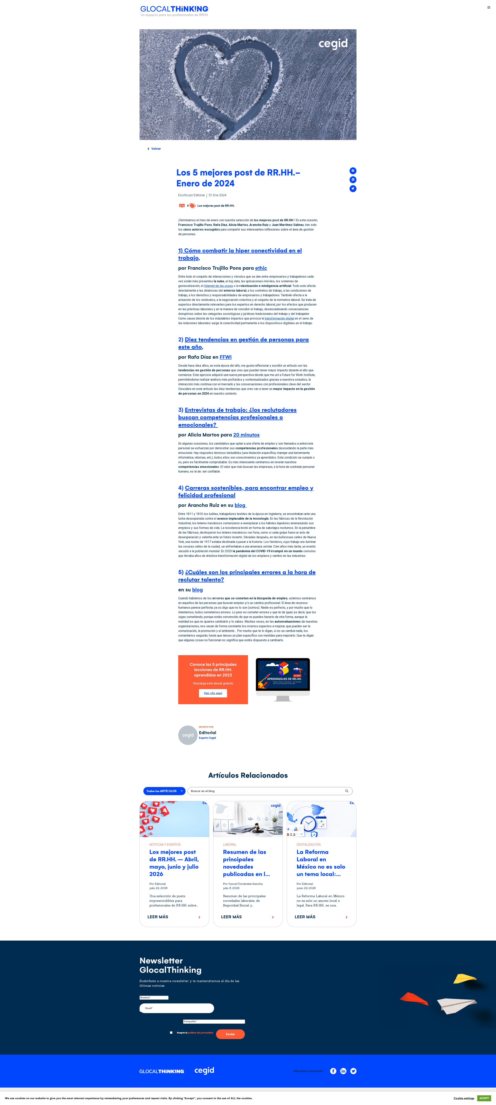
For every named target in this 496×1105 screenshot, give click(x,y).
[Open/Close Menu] (488, 7)
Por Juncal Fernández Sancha (243, 884)
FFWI (226, 357)
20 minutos (246, 435)
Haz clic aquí (213, 693)
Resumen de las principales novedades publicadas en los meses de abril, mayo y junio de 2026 (247, 874)
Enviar (230, 1034)
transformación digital (279, 318)
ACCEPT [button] (484, 1098)
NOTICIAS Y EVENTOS (164, 844)
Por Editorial (157, 884)
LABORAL (229, 844)
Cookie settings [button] (464, 1098)
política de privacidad (200, 1033)
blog (241, 505)
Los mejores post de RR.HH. (216, 205)
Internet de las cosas (218, 286)
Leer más (157, 916)
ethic (261, 268)
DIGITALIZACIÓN (308, 844)
